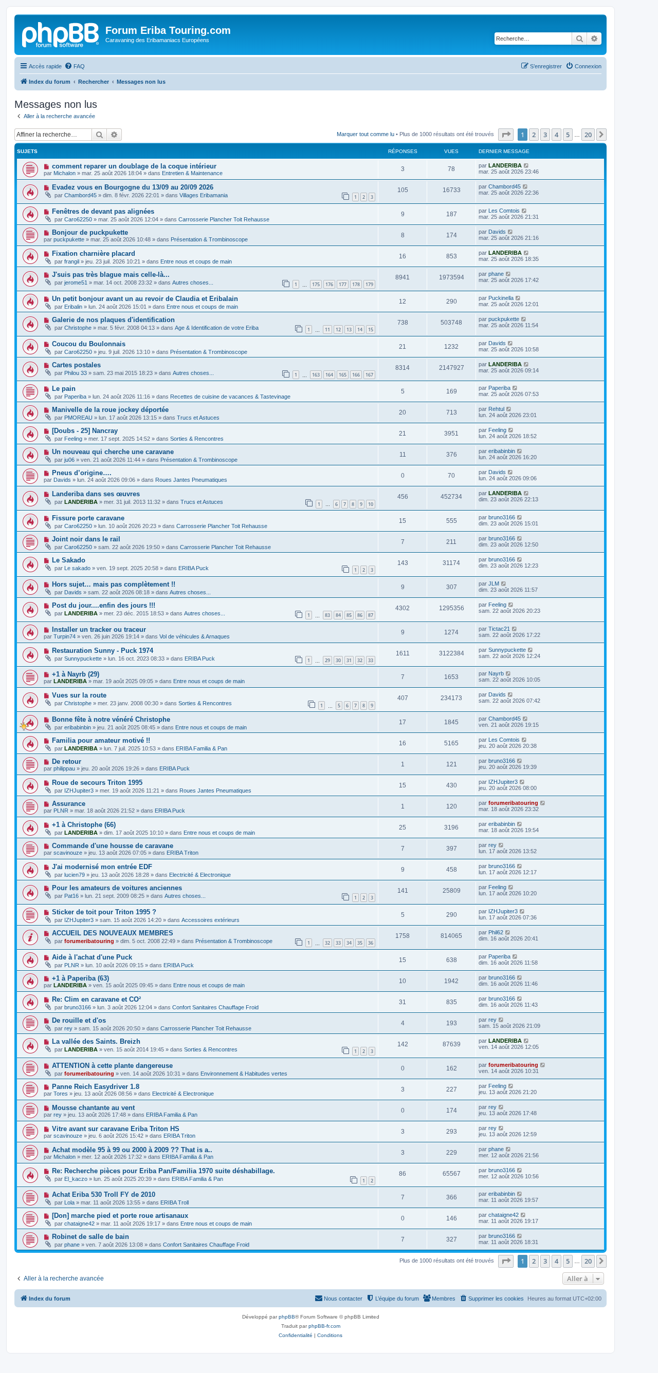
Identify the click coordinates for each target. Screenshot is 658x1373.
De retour (66, 761)
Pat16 (71, 896)
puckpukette (68, 239)
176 (329, 284)
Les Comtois (504, 211)
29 (327, 660)
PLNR (60, 810)
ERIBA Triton (182, 853)
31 (349, 660)
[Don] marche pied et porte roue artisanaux (120, 1215)
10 (370, 504)
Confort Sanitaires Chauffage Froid (215, 1007)
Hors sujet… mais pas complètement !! (113, 584)
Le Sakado (68, 560)
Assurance (68, 803)
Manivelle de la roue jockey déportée (110, 409)
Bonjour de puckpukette (90, 232)
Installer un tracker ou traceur (99, 629)
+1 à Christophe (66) (84, 825)
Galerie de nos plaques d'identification (113, 320)
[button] (506, 134)
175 (316, 284)
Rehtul (496, 409)
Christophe (78, 328)
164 (329, 374)
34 (349, 942)
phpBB (287, 1317)
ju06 (69, 460)
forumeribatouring (513, 803)
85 (349, 615)
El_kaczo (75, 1179)
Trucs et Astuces (198, 418)
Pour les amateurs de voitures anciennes (117, 888)
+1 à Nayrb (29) (75, 674)
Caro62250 (78, 219)
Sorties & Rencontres (197, 439)
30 (338, 660)
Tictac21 (499, 629)
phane (496, 274)
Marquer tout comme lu (365, 134)
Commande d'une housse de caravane (112, 846)
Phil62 (495, 932)
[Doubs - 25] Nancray (85, 431)
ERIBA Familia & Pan (201, 748)
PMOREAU (78, 418)
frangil (71, 261)
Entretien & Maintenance (192, 173)
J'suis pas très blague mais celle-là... (111, 274)
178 (356, 284)
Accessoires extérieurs (210, 920)
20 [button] (588, 134)
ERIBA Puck (193, 568)
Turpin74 (64, 636)
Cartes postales (76, 365)
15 (370, 329)
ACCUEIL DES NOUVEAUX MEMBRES (112, 933)
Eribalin (73, 307)
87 (370, 615)
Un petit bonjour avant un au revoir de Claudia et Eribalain (145, 299)
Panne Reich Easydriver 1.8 (95, 1086)
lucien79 (74, 875)
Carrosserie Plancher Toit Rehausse (223, 219)
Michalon (64, 173)
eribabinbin (501, 451)
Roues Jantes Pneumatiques (191, 480)
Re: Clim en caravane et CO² (96, 999)
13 (349, 329)
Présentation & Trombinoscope (209, 239)
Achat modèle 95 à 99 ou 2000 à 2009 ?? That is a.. (132, 1150)
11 (327, 329)
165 (342, 374)
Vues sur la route (79, 695)
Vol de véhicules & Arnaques (194, 636)
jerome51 (75, 282)
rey (492, 845)
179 (369, 284)
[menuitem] (74, 66)
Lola (69, 1202)
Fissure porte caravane (88, 518)
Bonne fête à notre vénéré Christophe (111, 719)
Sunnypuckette (83, 658)
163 (316, 374)
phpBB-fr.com (324, 1326)
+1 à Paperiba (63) (80, 978)
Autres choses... (192, 282)
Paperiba (75, 396)
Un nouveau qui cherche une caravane (113, 452)
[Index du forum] (61, 33)
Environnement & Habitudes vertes (243, 1073)
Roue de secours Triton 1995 (97, 782)
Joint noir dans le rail (86, 539)
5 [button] (568, 134)
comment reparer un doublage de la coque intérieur (134, 166)
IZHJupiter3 (79, 790)
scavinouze (67, 853)
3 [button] (545, 134)
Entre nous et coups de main (196, 261)
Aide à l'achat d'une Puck (92, 957)
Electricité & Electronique (200, 875)
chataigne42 (79, 1223)
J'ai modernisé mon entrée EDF (102, 867)
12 (338, 329)
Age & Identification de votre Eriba (217, 328)
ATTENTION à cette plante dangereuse (112, 1065)
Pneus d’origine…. (82, 473)
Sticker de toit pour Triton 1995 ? (104, 912)
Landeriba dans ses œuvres (96, 494)
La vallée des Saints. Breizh (96, 1041)
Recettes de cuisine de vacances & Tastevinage (230, 396)
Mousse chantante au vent (93, 1108)
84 (338, 615)
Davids (497, 232)
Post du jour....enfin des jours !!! (103, 605)
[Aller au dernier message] (526, 165)
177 (342, 284)
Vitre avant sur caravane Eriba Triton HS (115, 1129)
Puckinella (501, 298)
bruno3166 (501, 517)
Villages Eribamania (203, 195)
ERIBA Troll (174, 1202)
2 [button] (534, 134)
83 (327, 615)
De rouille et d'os (79, 1020)
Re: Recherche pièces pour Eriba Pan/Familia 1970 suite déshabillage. (163, 1171)
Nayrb (496, 673)
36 (370, 942)
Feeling (73, 439)
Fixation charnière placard (93, 253)
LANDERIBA (505, 165)
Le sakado (77, 568)
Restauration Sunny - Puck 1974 (102, 650)
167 (369, 374)
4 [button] (556, 134)
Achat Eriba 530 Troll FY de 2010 (103, 1194)
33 (370, 660)
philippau (64, 768)
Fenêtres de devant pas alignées (103, 211)
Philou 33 (75, 373)
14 (359, 329)
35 (359, 942)
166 (356, 374)
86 (359, 615)
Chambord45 (80, 195)
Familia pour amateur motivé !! (101, 740)
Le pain (64, 388)
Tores (60, 1093)
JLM (493, 583)
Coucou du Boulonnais (88, 344)
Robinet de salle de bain (90, 1236)
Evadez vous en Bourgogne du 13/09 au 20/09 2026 (132, 187)
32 (359, 660)
